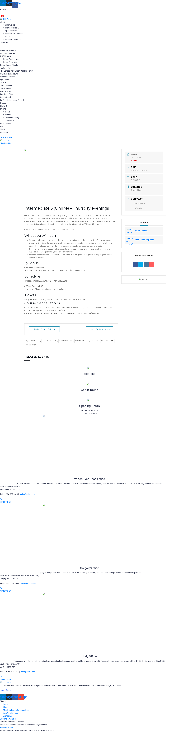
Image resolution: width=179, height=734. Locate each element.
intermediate (65, 341)
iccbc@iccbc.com (89, 394)
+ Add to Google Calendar (44, 329)
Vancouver (31, 345)
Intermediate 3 (140, 203)
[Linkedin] (146, 264)
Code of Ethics (6, 690)
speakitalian (107, 341)
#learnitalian (49, 341)
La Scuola (138, 208)
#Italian (35, 341)
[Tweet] (140, 264)
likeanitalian (81, 341)
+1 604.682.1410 (89, 397)
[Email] (151, 264)
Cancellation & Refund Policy (88, 313)
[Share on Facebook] (135, 264)
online (95, 341)
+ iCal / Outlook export (99, 329)
